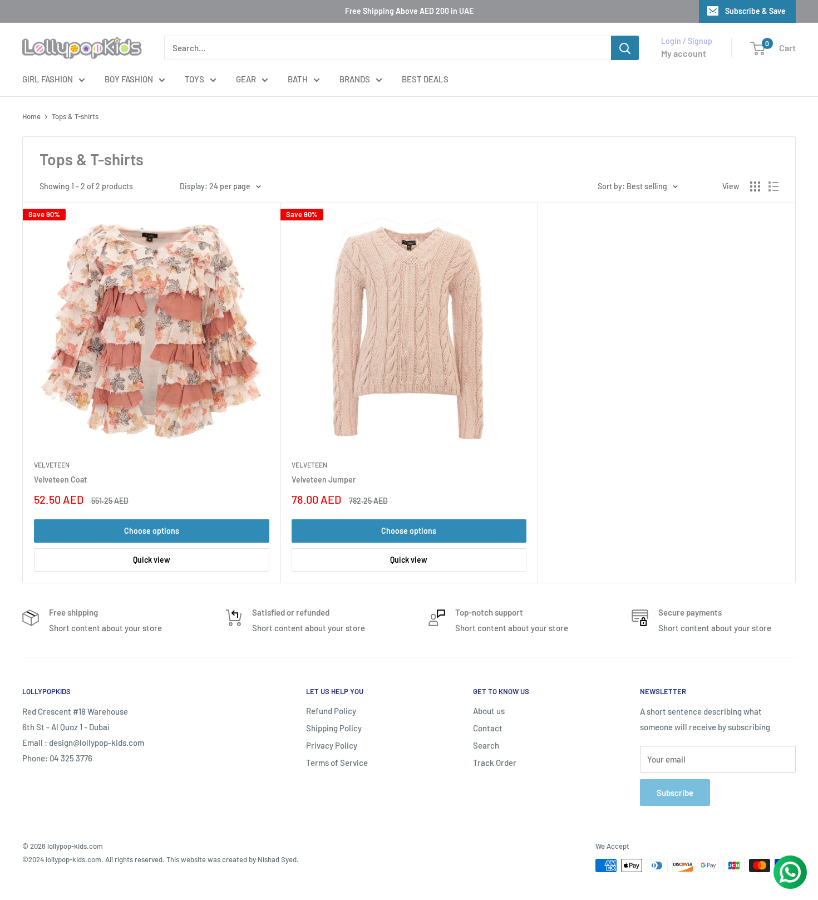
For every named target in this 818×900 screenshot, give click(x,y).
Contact (487, 728)
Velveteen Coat (60, 479)
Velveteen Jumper (324, 479)
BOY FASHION (129, 79)
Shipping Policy (334, 728)
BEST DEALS (425, 79)
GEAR (246, 79)
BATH (298, 79)
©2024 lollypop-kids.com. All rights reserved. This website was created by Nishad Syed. (160, 859)
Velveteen (52, 465)
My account (683, 53)
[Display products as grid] (755, 186)
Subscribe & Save (755, 11)
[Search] (625, 48)
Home (31, 116)
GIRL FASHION (47, 79)
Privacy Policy (331, 745)
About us (489, 711)
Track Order (494, 763)
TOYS (194, 79)
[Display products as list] (773, 186)
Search (486, 745)
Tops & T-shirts (75, 116)
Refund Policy (331, 711)
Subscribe (675, 793)
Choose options (151, 530)
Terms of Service (337, 763)
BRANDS (354, 79)
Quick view (151, 559)
